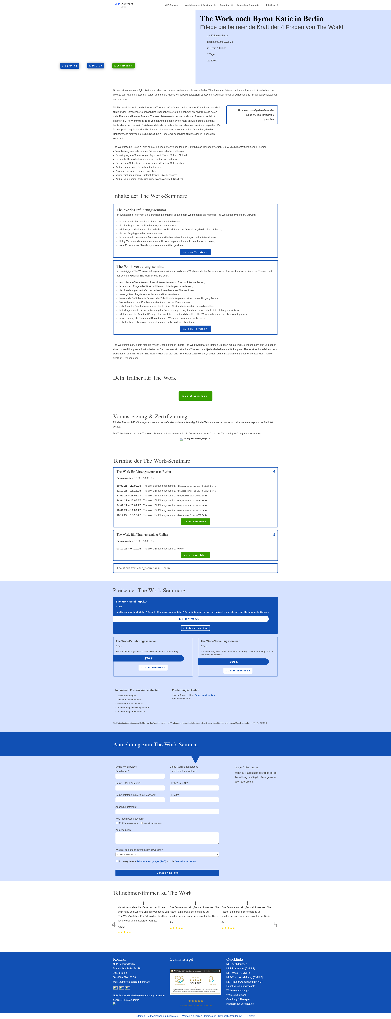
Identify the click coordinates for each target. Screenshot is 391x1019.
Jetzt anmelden (196, 396)
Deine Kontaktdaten (126, 766)
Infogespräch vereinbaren (240, 1003)
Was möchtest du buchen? (129, 818)
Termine (71, 65)
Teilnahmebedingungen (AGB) (151, 861)
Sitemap (140, 1016)
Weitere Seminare (236, 995)
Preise (97, 65)
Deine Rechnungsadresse (184, 766)
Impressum (210, 1016)
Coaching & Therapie (238, 999)
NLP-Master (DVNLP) (238, 973)
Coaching (224, 5)
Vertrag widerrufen (192, 1016)
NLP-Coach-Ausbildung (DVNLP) (244, 977)
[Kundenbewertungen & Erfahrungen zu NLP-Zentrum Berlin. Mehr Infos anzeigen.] (195, 994)
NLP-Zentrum (171, 5)
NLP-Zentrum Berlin (124, 964)
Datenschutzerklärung (185, 861)
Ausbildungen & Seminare (198, 5)
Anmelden (125, 65)
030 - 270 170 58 (244, 781)
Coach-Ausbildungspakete (240, 986)
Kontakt (251, 1016)
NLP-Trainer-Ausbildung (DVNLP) (244, 981)
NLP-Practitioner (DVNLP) (240, 968)
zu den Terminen (195, 252)
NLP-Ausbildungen (236, 964)
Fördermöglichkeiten (205, 695)
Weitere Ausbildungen (238, 990)
